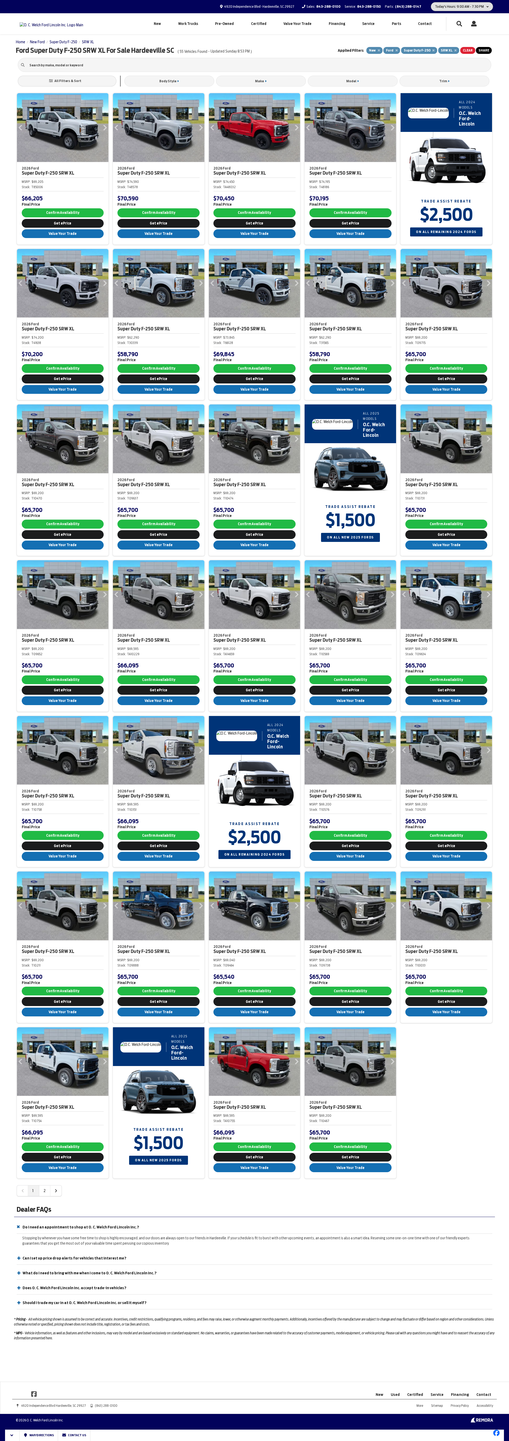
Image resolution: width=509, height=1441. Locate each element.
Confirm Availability (62, 213)
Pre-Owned (224, 24)
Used (395, 1394)
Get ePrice (62, 223)
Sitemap (437, 1406)
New (157, 24)
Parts (396, 24)
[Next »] (56, 1190)
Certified (258, 24)
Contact (425, 24)
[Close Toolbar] (12, 1435)
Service (368, 24)
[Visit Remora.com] (482, 1421)
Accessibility (485, 1406)
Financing (337, 24)
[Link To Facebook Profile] (34, 1393)
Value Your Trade (297, 24)
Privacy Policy (460, 1406)
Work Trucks (188, 24)
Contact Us (76, 1435)
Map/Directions (41, 1435)
